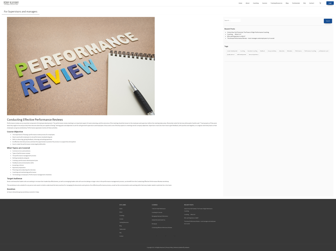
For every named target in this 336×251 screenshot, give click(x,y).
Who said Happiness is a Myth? (236, 36)
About (247, 3)
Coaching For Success (157, 212)
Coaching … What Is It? (234, 34)
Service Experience (253, 54)
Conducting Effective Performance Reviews (35, 120)
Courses (264, 3)
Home (240, 3)
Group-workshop (272, 51)
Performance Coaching (310, 51)
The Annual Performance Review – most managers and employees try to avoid (250, 38)
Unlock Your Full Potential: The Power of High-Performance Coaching (248, 32)
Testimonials (296, 3)
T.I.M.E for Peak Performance (158, 208)
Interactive (281, 51)
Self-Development (241, 54)
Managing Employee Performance (160, 216)
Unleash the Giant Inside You (158, 220)
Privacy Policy (169, 247)
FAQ (304, 3)
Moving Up (154, 224)
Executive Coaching (252, 51)
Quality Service (230, 54)
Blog (287, 3)
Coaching (256, 3)
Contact (311, 3)
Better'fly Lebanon (184, 247)
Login (330, 3)
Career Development (232, 51)
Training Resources (276, 3)
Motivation (289, 51)
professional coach (323, 51)
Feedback (262, 51)
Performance (298, 51)
